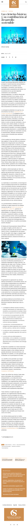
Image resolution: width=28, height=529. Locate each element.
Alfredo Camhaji (5, 47)
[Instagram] (14, 524)
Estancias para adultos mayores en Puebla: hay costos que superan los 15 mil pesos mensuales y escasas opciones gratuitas (14, 475)
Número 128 (4, 11)
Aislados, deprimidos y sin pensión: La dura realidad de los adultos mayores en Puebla (13, 482)
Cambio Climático (8, 444)
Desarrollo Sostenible (21, 444)
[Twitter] (9, 57)
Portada (11, 11)
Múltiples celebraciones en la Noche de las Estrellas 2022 (20, 460)
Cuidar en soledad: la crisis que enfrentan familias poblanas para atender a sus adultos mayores (14, 490)
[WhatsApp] (15, 57)
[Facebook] (6, 57)
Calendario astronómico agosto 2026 (12, 486)
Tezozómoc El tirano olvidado (11, 494)
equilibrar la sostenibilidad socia (9, 428)
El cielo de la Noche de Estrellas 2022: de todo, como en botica (7, 460)
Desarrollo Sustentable (6, 446)
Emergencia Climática (16, 446)
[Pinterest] (12, 57)
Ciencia (14, 444)
